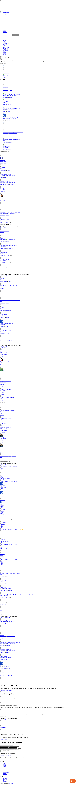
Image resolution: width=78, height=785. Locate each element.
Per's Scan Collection (4, 590)
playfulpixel (2, 485)
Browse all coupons (4, 464)
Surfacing (12, 184)
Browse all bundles (3, 346)
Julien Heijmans (3, 668)
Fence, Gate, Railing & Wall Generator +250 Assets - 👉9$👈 (11, 529)
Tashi (1, 413)
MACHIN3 (2, 191)
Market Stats (5, 774)
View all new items (3, 275)
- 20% (12, 149)
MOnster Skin (3, 522)
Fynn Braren (2, 215)
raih (1, 494)
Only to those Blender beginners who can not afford (9, 474)
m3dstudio (2, 531)
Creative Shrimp (3, 459)
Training (8, 120)
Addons (11, 90)
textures (1, 476)
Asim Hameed (3, 269)
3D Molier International (4, 288)
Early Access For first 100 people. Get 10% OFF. (9, 544)
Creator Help (5, 779)
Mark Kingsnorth (3, 675)
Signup (4, 6)
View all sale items (3, 227)
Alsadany (2, 326)
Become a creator (3, 739)
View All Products (6, 24)
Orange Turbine (3, 170)
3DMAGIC (2, 317)
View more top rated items (5, 617)
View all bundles (3, 405)
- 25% (12, 135)
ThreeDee (2, 364)
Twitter (4, 763)
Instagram (4, 765)
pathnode (2, 310)
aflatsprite (4, 127)
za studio (2, 421)
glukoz (1, 177)
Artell (1, 163)
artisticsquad (2, 524)
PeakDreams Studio (4, 604)
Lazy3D (4, 111)
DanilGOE (2, 597)
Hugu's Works (5, 142)
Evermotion (2, 303)
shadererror (2, 554)
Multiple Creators (3, 354)
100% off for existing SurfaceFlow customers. (8, 481)
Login (4, 4)
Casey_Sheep (5, 97)
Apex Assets (5, 104)
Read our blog (3, 719)
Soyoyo (1, 659)
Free (3, 46)
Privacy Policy (8, 755)
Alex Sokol (5, 149)
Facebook (4, 764)
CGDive (2, 440)
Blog (4, 780)
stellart (1, 561)
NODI (1, 583)
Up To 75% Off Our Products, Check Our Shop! (9, 559)
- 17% (14, 248)
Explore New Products (4, 82)
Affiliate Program (6, 772)
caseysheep (2, 511)
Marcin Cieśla (2, 255)
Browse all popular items (4, 154)
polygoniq (2, 207)
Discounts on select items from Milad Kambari (8, 466)
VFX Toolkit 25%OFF (4, 509)
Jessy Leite (2, 222)
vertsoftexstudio (3, 539)
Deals (4, 29)
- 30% (11, 255)
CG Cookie (2, 392)
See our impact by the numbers (6, 690)
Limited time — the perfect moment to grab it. (8, 551)
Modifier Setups (10, 127)
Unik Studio (5, 135)
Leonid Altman (3, 248)
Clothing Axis (2, 295)
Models (9, 104)
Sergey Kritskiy (3, 638)
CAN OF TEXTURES (4, 184)
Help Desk (5, 778)
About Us (4, 771)
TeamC (1, 200)
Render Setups (9, 248)
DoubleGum (2, 645)
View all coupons (3, 520)
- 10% (10, 222)
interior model (2, 333)
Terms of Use (2, 755)
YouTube (4, 766)
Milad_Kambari (5, 90)
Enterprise (4, 773)
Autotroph (11, 783)
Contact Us (5, 781)
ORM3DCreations (3, 281)
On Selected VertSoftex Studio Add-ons (7, 537)
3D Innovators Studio (4, 340)
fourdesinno (2, 546)
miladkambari (2, 468)
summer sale (2, 490)
